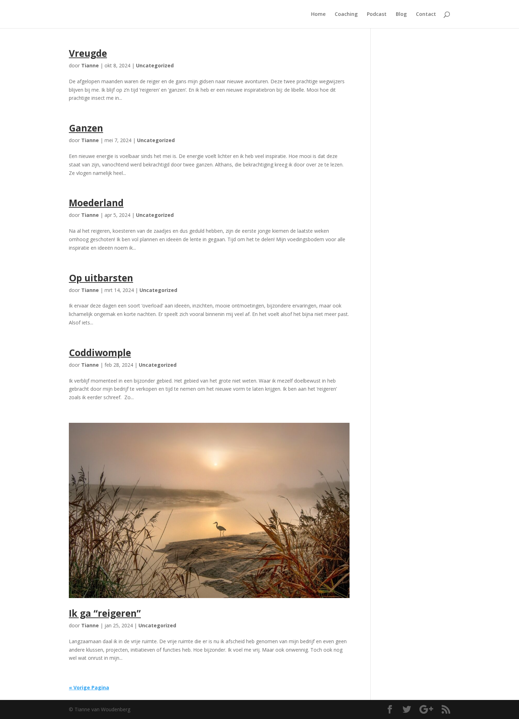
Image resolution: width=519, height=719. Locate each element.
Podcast (377, 14)
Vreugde (88, 53)
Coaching (346, 14)
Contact (426, 14)
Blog (401, 14)
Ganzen (86, 128)
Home (318, 14)
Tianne (90, 65)
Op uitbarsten (101, 278)
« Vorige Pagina (89, 687)
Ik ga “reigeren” (105, 613)
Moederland (96, 202)
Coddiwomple (100, 352)
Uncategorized (155, 65)
